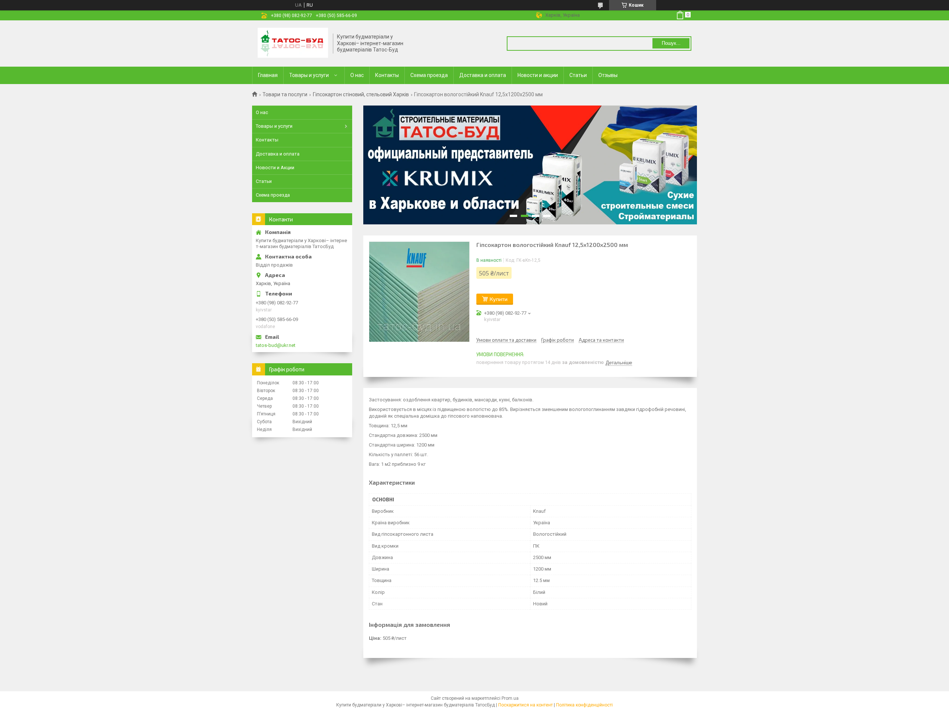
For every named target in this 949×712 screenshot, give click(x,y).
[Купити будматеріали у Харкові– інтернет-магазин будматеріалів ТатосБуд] (293, 43)
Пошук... (671, 43)
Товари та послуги (284, 94)
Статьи (578, 75)
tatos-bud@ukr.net (275, 345)
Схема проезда (429, 75)
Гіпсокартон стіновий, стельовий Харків (361, 94)
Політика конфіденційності (584, 705)
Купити (498, 299)
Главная (268, 75)
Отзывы (608, 75)
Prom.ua (510, 698)
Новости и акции (538, 75)
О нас (357, 75)
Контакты (387, 75)
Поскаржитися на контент (525, 705)
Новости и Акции (275, 167)
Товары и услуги (309, 75)
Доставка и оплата (482, 75)
